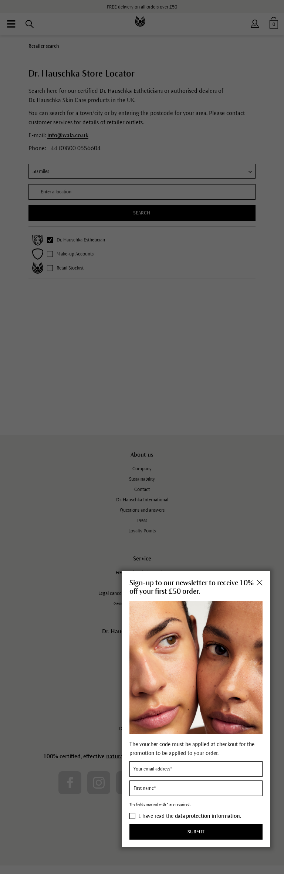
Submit (195, 831)
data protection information (207, 816)
